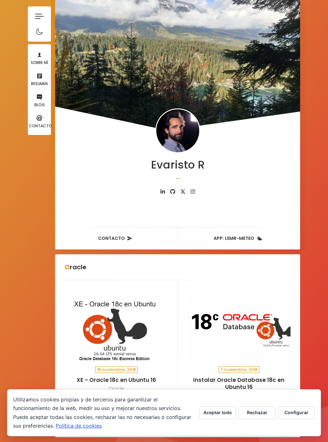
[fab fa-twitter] (182, 192)
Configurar (296, 412)
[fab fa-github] (172, 192)
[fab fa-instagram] (193, 192)
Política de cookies (79, 425)
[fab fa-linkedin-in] (162, 192)
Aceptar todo (217, 412)
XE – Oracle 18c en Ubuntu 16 (116, 380)
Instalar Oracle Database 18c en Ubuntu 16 (238, 383)
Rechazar (257, 412)
